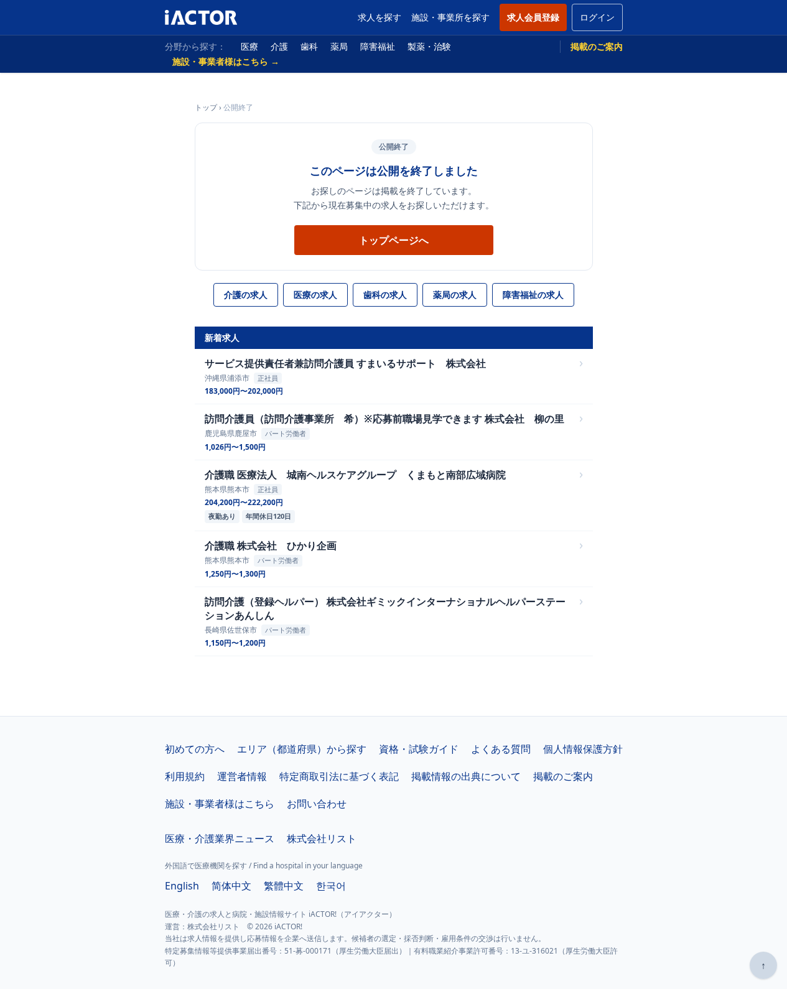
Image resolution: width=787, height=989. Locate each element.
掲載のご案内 (596, 46)
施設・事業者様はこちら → (225, 61)
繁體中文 (284, 886)
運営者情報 (242, 776)
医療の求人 (315, 294)
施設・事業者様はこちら (219, 803)
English (182, 886)
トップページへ (394, 240)
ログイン (597, 17)
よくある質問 (501, 749)
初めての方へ (195, 749)
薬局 (339, 46)
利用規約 (185, 776)
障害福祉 (377, 46)
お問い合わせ (317, 803)
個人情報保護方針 (583, 749)
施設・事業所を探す (450, 17)
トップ (206, 107)
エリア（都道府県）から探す (301, 749)
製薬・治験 (429, 46)
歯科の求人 (385, 294)
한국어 (331, 886)
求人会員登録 (533, 17)
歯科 (309, 46)
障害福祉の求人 (533, 294)
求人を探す (379, 17)
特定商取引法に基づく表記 (339, 776)
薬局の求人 (455, 294)
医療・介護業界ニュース (219, 838)
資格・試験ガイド (419, 749)
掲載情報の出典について (466, 776)
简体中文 (231, 886)
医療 (249, 46)
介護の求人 (246, 294)
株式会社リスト (321, 838)
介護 (279, 46)
